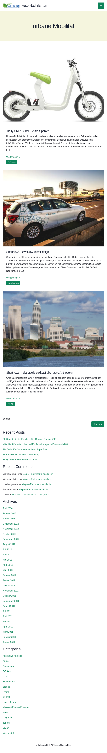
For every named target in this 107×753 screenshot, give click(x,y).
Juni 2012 (8, 554)
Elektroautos (9, 681)
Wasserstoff (8, 733)
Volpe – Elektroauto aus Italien (38, 474)
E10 (5, 676)
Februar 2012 (9, 575)
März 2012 (8, 570)
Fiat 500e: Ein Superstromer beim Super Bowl (25, 449)
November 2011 (11, 590)
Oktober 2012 (9, 534)
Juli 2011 (7, 611)
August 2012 (9, 544)
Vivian (6, 728)
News (10, 404)
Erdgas (6, 686)
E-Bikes (11, 162)
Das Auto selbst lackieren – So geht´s (30, 494)
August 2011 (9, 606)
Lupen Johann (10, 702)
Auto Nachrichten (34, 5)
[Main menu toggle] (101, 6)
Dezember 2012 (11, 523)
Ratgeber (7, 717)
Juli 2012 (7, 549)
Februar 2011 (9, 637)
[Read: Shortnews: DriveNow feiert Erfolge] (53, 208)
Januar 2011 (9, 642)
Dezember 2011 (11, 585)
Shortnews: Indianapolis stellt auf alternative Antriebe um (40, 372)
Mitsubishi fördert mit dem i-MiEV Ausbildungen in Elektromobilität (35, 444)
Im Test (6, 697)
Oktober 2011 (9, 596)
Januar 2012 (9, 580)
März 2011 (8, 632)
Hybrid (6, 692)
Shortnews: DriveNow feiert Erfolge (27, 252)
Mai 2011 (7, 621)
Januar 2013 (9, 518)
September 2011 (11, 601)
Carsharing (13, 283)
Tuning (6, 722)
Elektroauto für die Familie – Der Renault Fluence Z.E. (29, 439)
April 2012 (8, 565)
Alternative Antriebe (12, 656)
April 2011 (8, 626)
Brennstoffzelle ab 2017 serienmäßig (21, 454)
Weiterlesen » (13, 156)
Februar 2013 (9, 513)
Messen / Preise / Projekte (16, 707)
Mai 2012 (7, 559)
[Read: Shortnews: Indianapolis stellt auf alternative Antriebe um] (53, 329)
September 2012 (11, 539)
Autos (5, 661)
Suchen (6, 418)
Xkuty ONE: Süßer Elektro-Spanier (27, 131)
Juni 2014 (8, 508)
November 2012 (11, 529)
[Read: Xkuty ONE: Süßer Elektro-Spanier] (53, 87)
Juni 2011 (7, 616)
